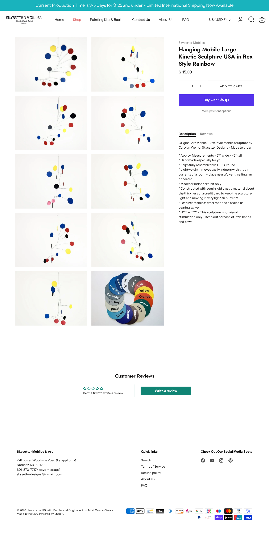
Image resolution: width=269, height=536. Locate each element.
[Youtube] (212, 460)
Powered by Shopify (51, 513)
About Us (166, 19)
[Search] (251, 19)
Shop (77, 19)
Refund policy (151, 473)
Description (187, 134)
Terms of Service (153, 466)
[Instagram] (221, 460)
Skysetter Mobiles (192, 43)
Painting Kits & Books (106, 19)
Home (59, 19)
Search (146, 460)
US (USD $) (218, 19)
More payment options (216, 111)
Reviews (206, 134)
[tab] (189, 134)
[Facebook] (203, 460)
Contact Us (141, 19)
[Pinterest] (230, 460)
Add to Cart (231, 86)
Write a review (166, 391)
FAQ (185, 19)
